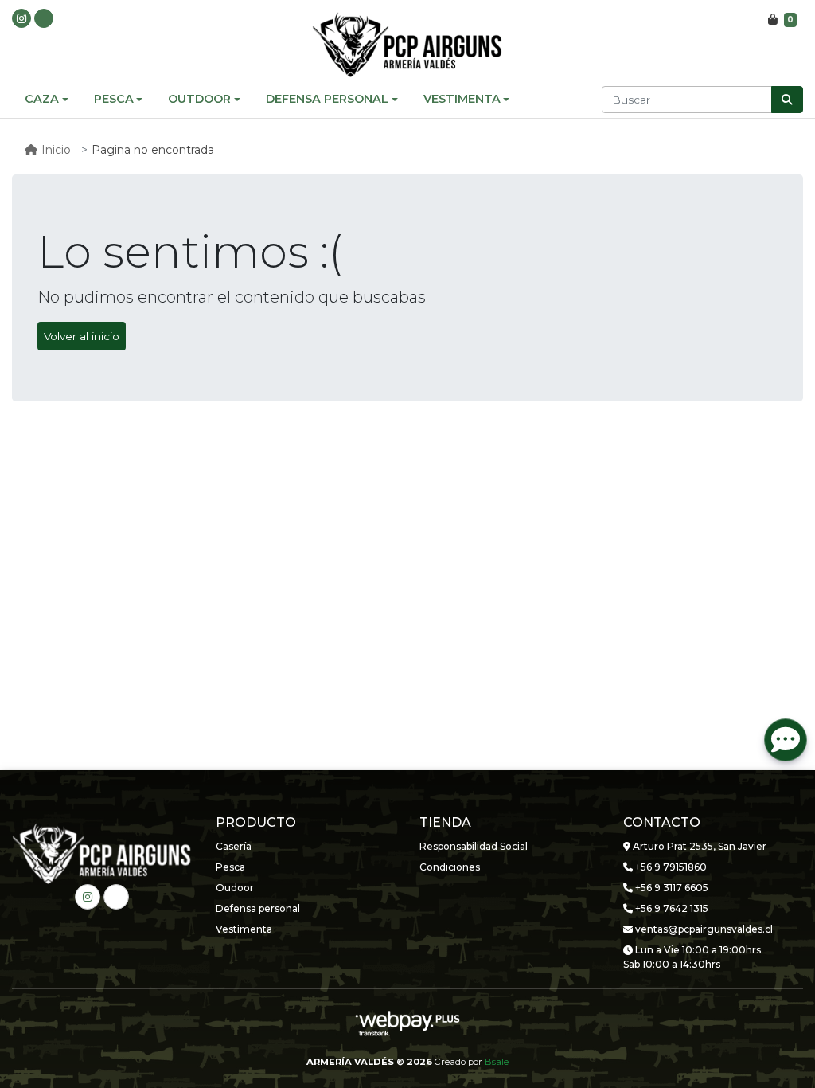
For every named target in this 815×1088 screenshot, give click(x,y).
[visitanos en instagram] (21, 18)
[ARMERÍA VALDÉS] (407, 44)
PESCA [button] (114, 99)
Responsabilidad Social (473, 846)
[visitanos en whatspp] (43, 18)
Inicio (56, 150)
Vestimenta (244, 929)
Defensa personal (258, 908)
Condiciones (449, 867)
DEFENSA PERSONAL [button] (327, 99)
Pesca (230, 867)
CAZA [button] (42, 99)
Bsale (497, 1061)
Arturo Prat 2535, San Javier (698, 846)
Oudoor (235, 888)
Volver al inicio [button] (81, 336)
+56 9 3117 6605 (670, 888)
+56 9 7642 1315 (670, 908)
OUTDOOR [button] (199, 99)
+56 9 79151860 (670, 867)
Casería (234, 846)
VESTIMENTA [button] (462, 99)
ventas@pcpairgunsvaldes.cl (703, 929)
